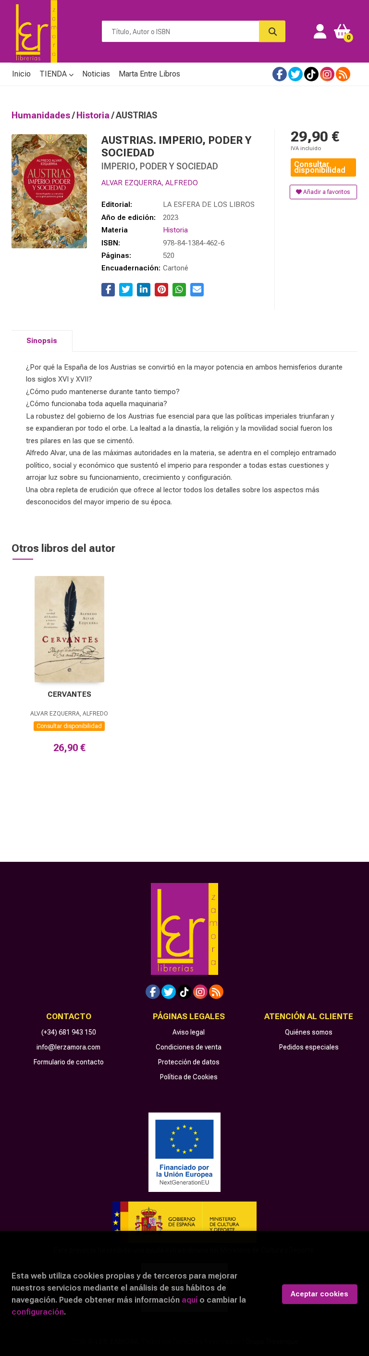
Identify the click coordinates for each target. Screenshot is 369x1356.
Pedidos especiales (309, 1047)
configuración (38, 1312)
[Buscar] (272, 31)
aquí (189, 1300)
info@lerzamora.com (68, 1047)
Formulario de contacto (69, 1062)
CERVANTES (69, 694)
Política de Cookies (189, 1077)
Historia (93, 115)
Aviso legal (188, 1032)
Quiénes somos (308, 1032)
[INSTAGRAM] (327, 74)
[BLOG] (343, 74)
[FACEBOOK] (279, 74)
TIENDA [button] (54, 73)
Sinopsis (41, 340)
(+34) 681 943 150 (68, 1032)
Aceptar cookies (319, 1294)
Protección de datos (189, 1062)
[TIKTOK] (311, 74)
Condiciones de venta (188, 1047)
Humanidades (42, 115)
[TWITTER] (295, 74)
